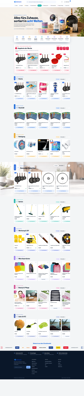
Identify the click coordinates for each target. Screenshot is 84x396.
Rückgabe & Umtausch (48, 363)
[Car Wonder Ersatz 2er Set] (43, 324)
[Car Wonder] (31, 324)
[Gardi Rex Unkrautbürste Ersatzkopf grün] (19, 209)
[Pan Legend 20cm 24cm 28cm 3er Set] (44, 58)
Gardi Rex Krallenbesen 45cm (31, 216)
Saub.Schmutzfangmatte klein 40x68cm (55, 123)
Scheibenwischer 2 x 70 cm (66, 331)
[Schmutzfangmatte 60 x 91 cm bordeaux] (43, 115)
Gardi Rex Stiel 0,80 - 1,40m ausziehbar (54, 217)
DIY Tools (33, 370)
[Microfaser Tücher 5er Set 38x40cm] (19, 266)
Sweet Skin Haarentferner (31, 302)
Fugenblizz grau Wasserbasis (54, 245)
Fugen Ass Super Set (30, 245)
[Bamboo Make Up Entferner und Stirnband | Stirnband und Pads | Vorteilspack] (67, 295)
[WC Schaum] (19, 144)
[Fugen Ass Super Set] (31, 238)
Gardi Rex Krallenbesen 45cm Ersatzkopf (67, 217)
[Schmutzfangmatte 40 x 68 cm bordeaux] (67, 115)
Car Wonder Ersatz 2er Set (42, 331)
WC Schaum (16, 151)
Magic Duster (40, 151)
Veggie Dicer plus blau (67, 65)
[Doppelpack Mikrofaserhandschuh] (55, 267)
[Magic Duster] (43, 144)
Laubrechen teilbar (41, 216)
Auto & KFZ (67, 5)
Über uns (59, 361)
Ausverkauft (43, 279)
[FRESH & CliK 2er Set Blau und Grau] (32, 58)
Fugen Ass (16, 245)
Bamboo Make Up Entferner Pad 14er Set (42, 303)
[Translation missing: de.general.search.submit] (27, 2)
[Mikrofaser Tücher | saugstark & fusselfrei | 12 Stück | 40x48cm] (43, 266)
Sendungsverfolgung (48, 361)
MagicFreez (33, 361)
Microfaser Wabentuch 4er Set (31, 273)
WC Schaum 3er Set (30, 151)
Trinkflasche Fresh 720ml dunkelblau (54, 94)
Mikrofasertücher (53, 5)
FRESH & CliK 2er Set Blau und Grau (32, 66)
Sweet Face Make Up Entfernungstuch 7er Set (18, 303)
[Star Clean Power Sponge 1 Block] (67, 144)
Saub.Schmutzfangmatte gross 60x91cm (19, 123)
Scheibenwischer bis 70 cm (54, 331)
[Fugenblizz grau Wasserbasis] (55, 238)
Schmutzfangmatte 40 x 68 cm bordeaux (67, 123)
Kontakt (46, 366)
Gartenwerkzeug (34, 363)
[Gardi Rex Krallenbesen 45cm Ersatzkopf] (67, 209)
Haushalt (21, 5)
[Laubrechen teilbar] (43, 209)
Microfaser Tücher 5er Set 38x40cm (19, 274)
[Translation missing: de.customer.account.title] (62, 2)
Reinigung (26, 5)
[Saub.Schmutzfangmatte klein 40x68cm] (55, 115)
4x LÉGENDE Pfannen (19, 65)
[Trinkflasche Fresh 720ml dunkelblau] (55, 88)
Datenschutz (60, 366)
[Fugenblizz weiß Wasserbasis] (43, 238)
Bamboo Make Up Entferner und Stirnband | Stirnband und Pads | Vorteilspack (67, 303)
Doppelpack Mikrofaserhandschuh (53, 274)
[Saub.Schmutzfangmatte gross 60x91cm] (19, 115)
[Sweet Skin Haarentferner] (31, 295)
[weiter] (69, 79)
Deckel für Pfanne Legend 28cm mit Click (48, 186)
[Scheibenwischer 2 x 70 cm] (67, 324)
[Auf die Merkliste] (25, 54)
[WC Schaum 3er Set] (31, 144)
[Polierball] (19, 324)
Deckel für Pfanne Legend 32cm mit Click (62, 186)
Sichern (28, 367)
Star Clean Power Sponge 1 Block (66, 152)
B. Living (33, 373)
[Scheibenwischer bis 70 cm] (55, 324)
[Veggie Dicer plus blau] (68, 58)
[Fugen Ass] (19, 238)
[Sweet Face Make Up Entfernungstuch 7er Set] (19, 295)
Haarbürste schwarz (53, 302)
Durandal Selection (33, 5)
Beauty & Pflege (61, 5)
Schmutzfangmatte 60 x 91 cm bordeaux (43, 123)
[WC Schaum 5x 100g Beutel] (55, 146)
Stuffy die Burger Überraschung (54, 66)
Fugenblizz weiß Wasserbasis (43, 245)
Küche (16, 5)
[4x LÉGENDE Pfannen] (20, 58)
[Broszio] (17, 2)
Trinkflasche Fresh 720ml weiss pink (42, 94)
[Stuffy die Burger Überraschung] (56, 58)
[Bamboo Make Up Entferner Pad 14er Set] (43, 295)
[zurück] (67, 79)
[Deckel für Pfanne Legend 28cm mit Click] (48, 178)
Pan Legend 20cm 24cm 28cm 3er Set (44, 66)
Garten (40, 5)
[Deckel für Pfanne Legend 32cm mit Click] (62, 178)
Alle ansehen (62, 79)
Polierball (16, 331)
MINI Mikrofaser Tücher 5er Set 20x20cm (67, 274)
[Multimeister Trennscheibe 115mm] (67, 238)
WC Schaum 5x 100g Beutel (54, 151)
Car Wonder (28, 331)
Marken (59, 363)
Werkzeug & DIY (46, 5)
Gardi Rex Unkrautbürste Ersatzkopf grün (18, 217)
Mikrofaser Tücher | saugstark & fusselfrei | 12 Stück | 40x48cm (43, 274)
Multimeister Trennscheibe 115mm (66, 246)
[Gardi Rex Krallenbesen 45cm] (31, 209)
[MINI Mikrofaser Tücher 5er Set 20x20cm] (67, 266)
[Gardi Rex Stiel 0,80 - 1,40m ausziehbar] (55, 209)
